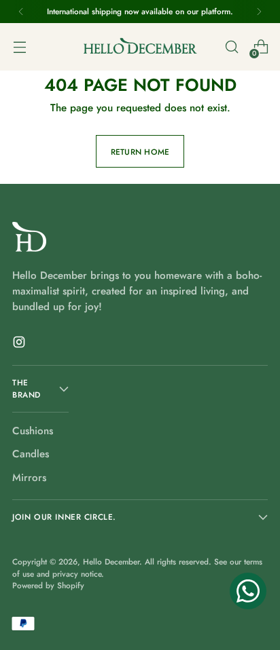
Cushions (32, 430)
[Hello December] (140, 46)
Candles (30, 453)
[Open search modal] (231, 47)
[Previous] (21, 11)
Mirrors (29, 477)
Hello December (111, 561)
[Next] (259, 11)
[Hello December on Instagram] (20, 344)
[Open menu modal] (19, 47)
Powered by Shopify (48, 585)
